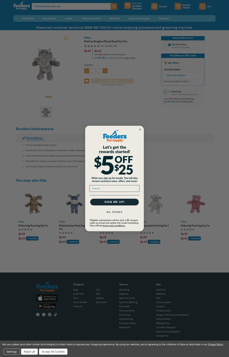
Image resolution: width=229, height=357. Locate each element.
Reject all (29, 351)
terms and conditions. (114, 225)
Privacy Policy (215, 344)
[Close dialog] (140, 129)
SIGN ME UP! (114, 202)
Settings (12, 351)
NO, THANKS (115, 212)
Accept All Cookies (53, 351)
